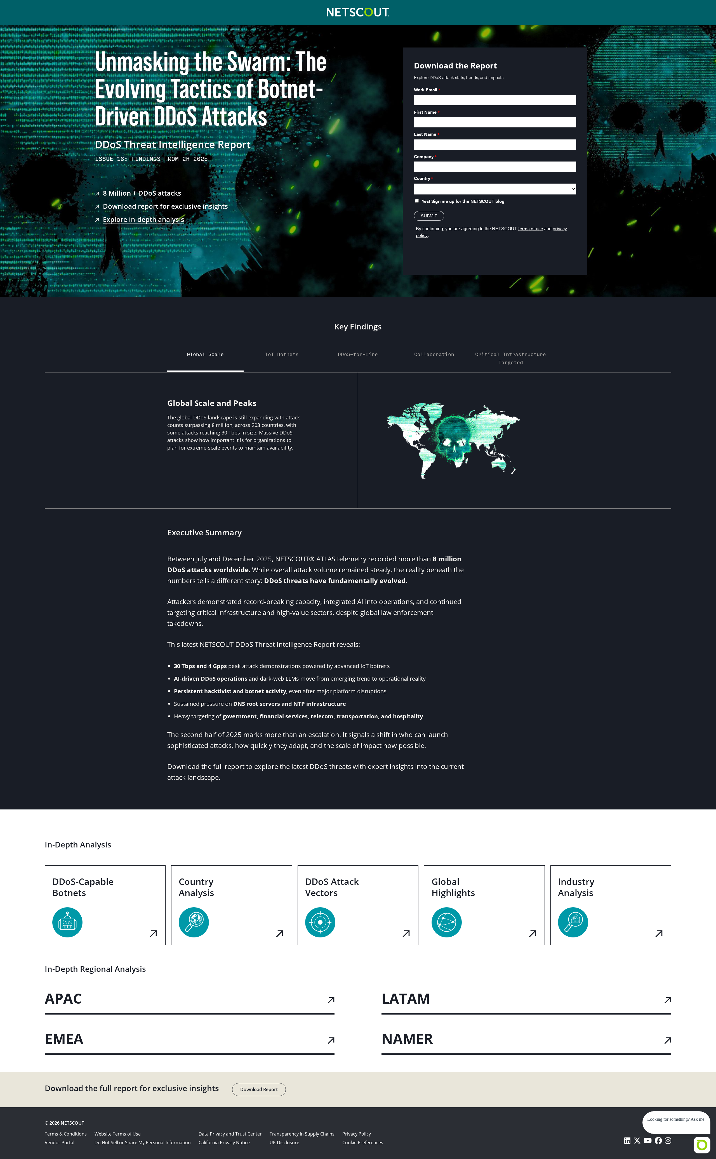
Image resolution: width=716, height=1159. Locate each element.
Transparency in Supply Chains (302, 1134)
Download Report (259, 1089)
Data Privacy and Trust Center (230, 1134)
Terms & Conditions (66, 1134)
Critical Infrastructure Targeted (510, 358)
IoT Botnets (282, 354)
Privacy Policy (356, 1134)
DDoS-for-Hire (358, 354)
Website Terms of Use (118, 1134)
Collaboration (434, 354)
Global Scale (205, 354)
